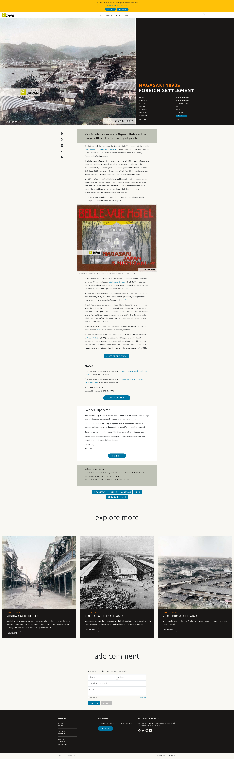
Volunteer (61, 725)
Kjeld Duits (180, 120)
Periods (110, 15)
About (119, 15)
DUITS (73, 755)
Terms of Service (171, 755)
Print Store (61, 734)
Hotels (113, 492)
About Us (61, 739)
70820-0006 (180, 112)
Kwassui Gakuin (93, 338)
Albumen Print (182, 103)
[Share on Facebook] (62, 133)
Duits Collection (63, 744)
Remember (93, 697)
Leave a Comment (117, 398)
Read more (12, 633)
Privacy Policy (161, 755)
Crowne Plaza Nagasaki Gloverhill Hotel (102, 149)
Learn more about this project (117, 5)
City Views (99, 492)
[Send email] (62, 151)
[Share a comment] (62, 157)
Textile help (143, 697)
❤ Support (61, 723)
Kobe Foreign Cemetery (117, 282)
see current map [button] (118, 356)
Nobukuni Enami (182, 97)
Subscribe (105, 728)
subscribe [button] (122, 9)
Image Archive (62, 731)
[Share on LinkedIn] (62, 145)
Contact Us (61, 742)
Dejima (98, 330)
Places (101, 15)
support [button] (110, 9)
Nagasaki (179, 109)
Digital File (181, 116)
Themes (92, 15)
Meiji (178, 106)
